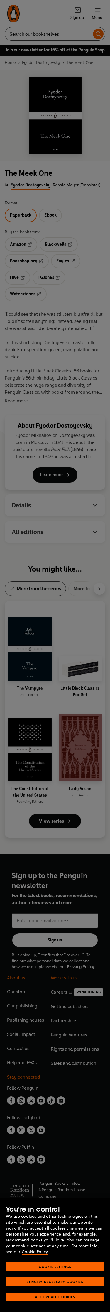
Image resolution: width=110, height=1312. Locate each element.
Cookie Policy (35, 1251)
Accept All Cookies (55, 1297)
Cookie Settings (55, 1266)
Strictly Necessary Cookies (55, 1282)
